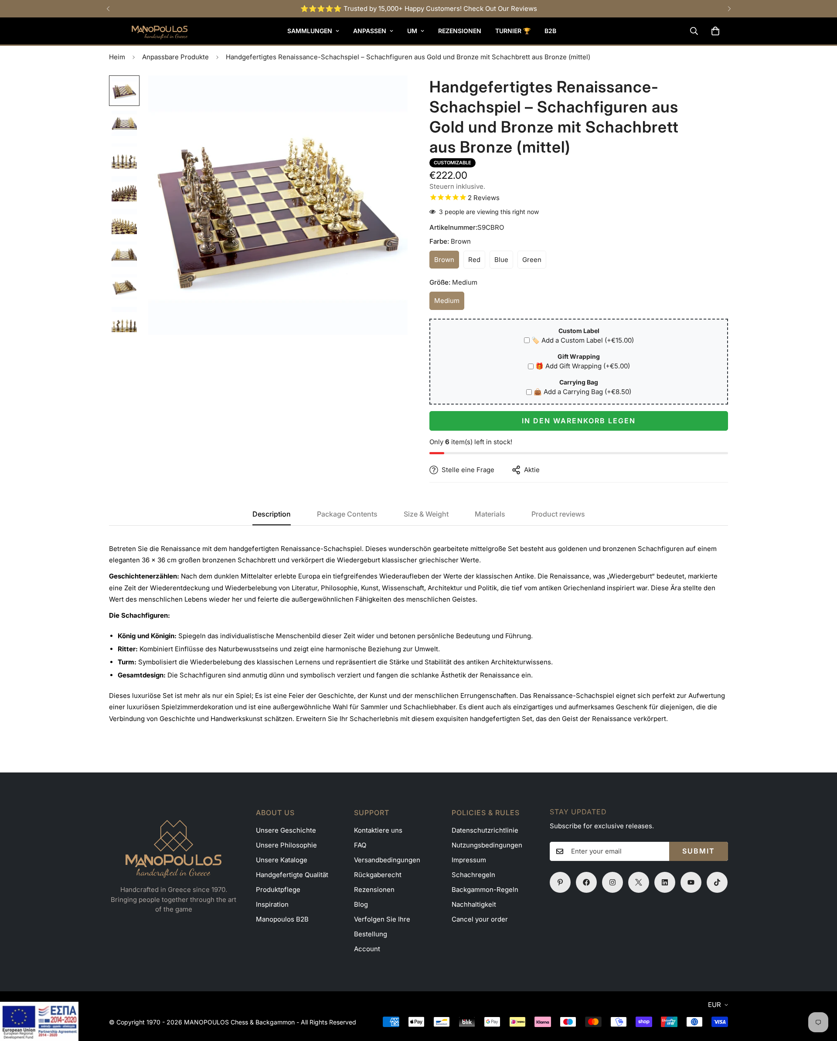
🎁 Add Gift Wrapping (582, 366)
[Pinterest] (560, 882)
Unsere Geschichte (286, 830)
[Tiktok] (717, 882)
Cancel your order (480, 919)
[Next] (729, 8)
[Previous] (108, 8)
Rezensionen (459, 30)
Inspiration (272, 904)
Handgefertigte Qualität (292, 875)
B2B (550, 30)
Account (367, 949)
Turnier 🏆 (513, 30)
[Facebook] (586, 882)
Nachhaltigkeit (474, 904)
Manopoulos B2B (282, 919)
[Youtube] (690, 882)
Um (412, 30)
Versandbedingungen (387, 860)
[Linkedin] (664, 882)
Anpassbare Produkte (175, 57)
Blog (361, 904)
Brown (446, 262)
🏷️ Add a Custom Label (582, 340)
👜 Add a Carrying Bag (582, 392)
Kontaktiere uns (378, 830)
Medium (449, 303)
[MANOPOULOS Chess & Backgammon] (148, 30)
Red (476, 262)
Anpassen (369, 30)
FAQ (360, 845)
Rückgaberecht (377, 875)
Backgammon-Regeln (485, 889)
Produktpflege (278, 889)
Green (534, 262)
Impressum (469, 860)
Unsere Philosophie (286, 845)
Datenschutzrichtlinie (485, 830)
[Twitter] (638, 882)
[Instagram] (612, 882)
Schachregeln (473, 875)
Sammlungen (309, 30)
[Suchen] (694, 31)
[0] (715, 31)
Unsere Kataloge (281, 860)
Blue (503, 262)
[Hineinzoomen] (389, 94)
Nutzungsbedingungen (487, 845)
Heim (117, 57)
